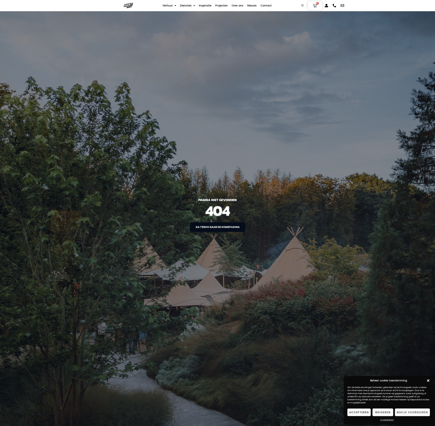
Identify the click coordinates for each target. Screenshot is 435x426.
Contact (266, 5)
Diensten (186, 5)
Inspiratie (205, 5)
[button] (428, 380)
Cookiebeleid (387, 419)
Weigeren (383, 412)
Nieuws (252, 5)
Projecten (221, 5)
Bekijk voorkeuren (412, 412)
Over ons (237, 5)
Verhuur (167, 5)
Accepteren (359, 412)
